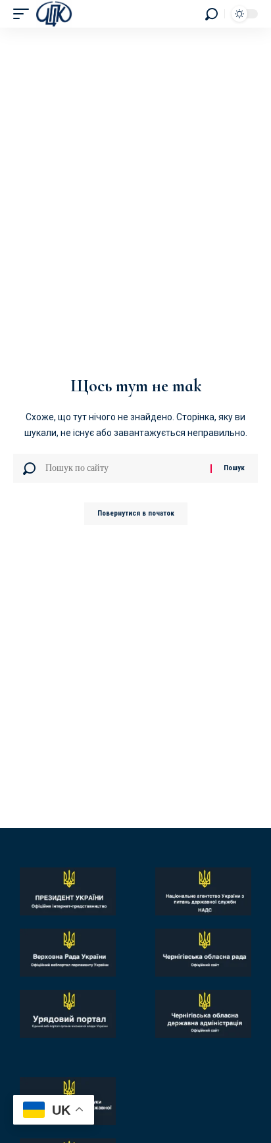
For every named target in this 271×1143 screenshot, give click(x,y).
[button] (24, 14)
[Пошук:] (123, 468)
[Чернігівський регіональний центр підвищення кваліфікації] (54, 14)
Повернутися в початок (135, 513)
